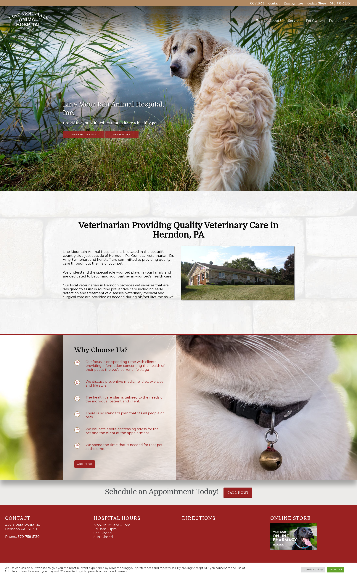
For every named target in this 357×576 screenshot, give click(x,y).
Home (261, 21)
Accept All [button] (335, 569)
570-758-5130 (340, 3)
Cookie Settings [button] (313, 569)
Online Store (316, 3)
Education (337, 21)
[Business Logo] (28, 20)
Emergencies (293, 3)
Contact (274, 3)
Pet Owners (315, 21)
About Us (276, 21)
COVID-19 (257, 3)
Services (295, 21)
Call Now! (237, 492)
